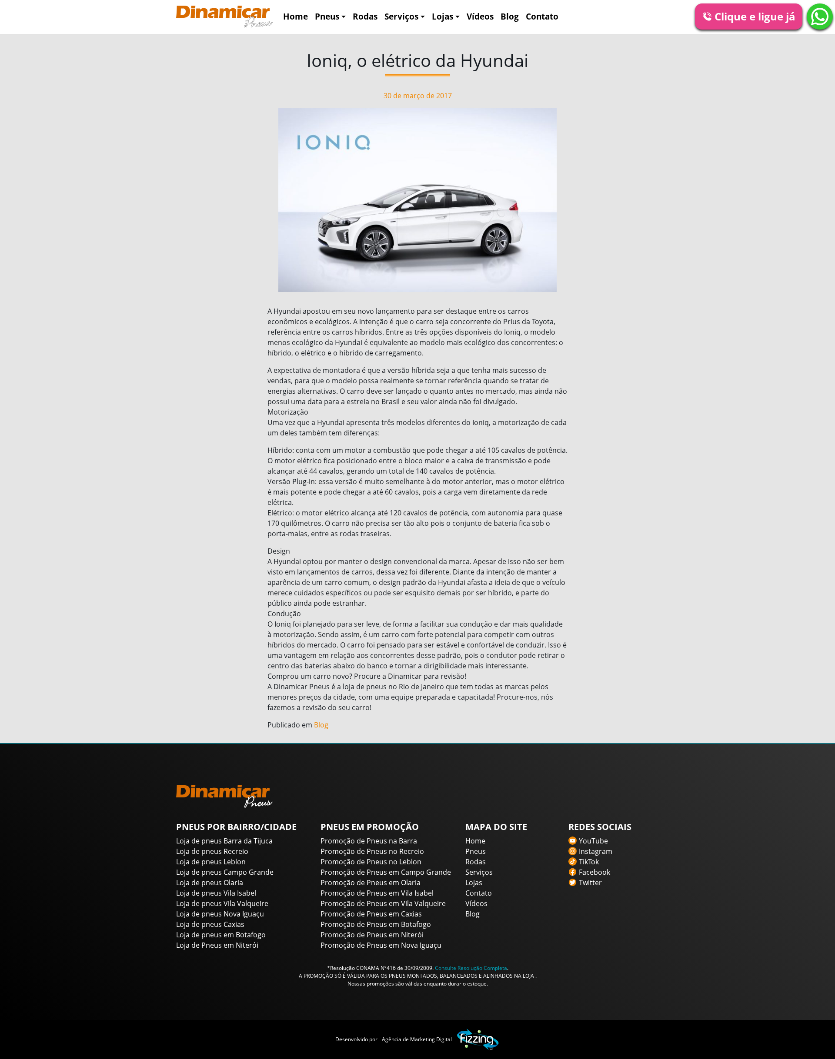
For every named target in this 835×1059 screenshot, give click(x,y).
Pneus (327, 16)
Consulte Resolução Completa (471, 968)
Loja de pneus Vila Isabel (216, 893)
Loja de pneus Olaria (209, 882)
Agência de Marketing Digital (417, 1039)
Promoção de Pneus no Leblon (371, 861)
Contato (542, 16)
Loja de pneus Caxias (210, 924)
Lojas (442, 16)
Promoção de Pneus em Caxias (371, 914)
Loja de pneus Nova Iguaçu (220, 914)
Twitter (590, 882)
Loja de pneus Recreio (212, 851)
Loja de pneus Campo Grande (225, 872)
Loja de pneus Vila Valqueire (222, 903)
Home (295, 16)
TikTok (589, 861)
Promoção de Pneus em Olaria (371, 882)
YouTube (593, 841)
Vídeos (480, 16)
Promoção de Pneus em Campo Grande (386, 872)
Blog (510, 16)
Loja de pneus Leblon (211, 861)
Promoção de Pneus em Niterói (372, 934)
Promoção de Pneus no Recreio (372, 851)
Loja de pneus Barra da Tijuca (224, 841)
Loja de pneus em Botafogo (221, 934)
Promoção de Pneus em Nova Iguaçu (381, 945)
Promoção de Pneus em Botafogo (376, 924)
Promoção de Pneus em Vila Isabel (377, 893)
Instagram (595, 851)
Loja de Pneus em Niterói (217, 945)
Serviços (401, 16)
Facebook (594, 872)
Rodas (365, 16)
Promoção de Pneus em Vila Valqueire (383, 903)
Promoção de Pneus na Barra (369, 841)
